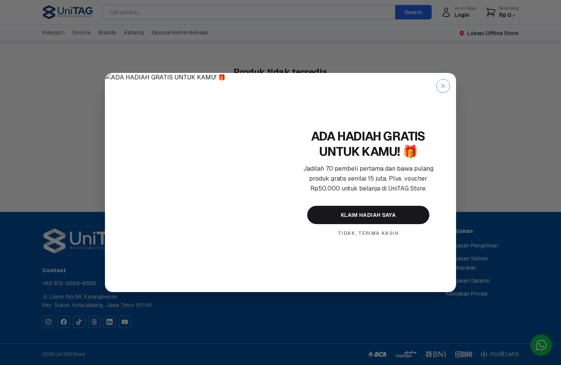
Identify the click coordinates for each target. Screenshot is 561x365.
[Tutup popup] (443, 86)
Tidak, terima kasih (368, 233)
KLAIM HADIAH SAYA (368, 215)
